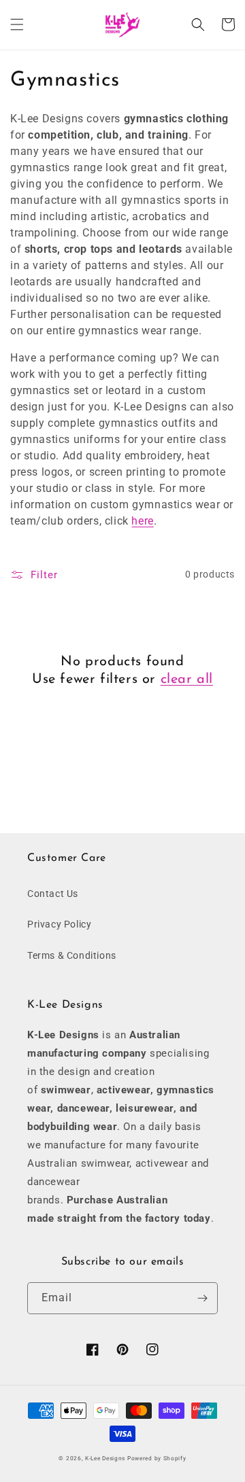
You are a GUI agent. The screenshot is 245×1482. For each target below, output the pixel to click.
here (142, 520)
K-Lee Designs (105, 1458)
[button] (17, 24)
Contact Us (52, 893)
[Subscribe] (202, 1298)
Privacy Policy (59, 924)
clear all (187, 679)
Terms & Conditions (71, 955)
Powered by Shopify (156, 1458)
